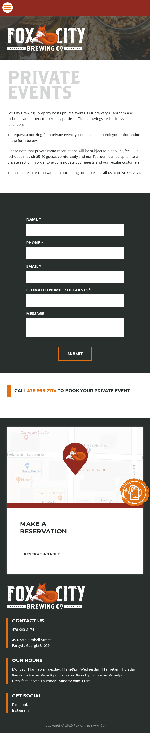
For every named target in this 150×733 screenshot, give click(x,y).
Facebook (27, 704)
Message (35, 313)
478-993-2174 (41, 390)
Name (43, 219)
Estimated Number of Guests (68, 290)
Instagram (28, 710)
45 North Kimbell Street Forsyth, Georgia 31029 (31, 643)
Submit (75, 354)
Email (43, 266)
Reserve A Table (42, 554)
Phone (44, 242)
